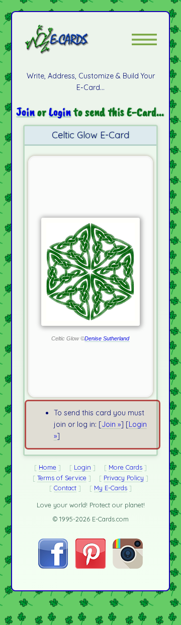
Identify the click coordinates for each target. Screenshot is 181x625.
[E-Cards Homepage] (74, 39)
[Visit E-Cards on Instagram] (128, 566)
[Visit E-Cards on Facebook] (53, 566)
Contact (65, 488)
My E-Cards (110, 488)
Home (47, 467)
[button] (144, 39)
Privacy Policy (124, 478)
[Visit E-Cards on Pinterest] (90, 566)
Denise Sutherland (106, 338)
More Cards (125, 467)
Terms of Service (61, 478)
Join (25, 111)
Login (60, 111)
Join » (111, 424)
